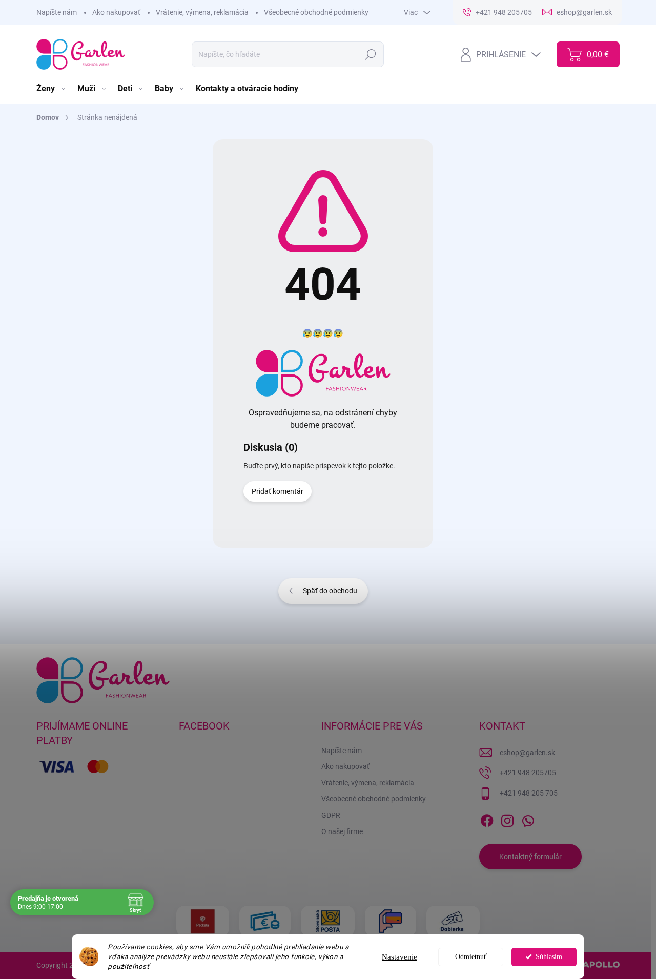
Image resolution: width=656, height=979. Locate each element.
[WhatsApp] (528, 818)
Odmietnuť (471, 957)
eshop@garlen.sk (527, 752)
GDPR (330, 815)
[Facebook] (487, 818)
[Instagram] (507, 818)
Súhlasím (549, 957)
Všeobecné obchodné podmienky (316, 12)
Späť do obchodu (330, 591)
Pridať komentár (277, 491)
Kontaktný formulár (530, 856)
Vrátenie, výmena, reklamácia (202, 12)
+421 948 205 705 (529, 793)
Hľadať (370, 54)
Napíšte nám (56, 12)
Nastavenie (399, 957)
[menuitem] (51, 88)
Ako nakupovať (116, 12)
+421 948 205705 (528, 772)
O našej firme (342, 831)
